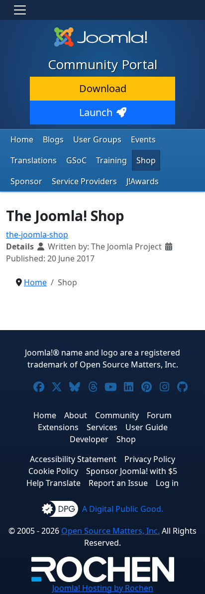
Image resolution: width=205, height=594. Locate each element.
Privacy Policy (149, 459)
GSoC (76, 160)
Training (111, 160)
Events (143, 139)
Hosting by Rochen (102, 588)
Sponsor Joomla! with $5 (131, 471)
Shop (146, 160)
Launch (95, 112)
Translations (33, 160)
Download (102, 88)
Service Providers (84, 181)
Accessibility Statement (73, 459)
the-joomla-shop (37, 234)
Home (21, 139)
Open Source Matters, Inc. (110, 530)
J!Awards (142, 181)
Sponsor (26, 181)
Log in (167, 482)
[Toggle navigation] (20, 10)
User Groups (97, 139)
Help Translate (53, 482)
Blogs (53, 139)
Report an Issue (118, 482)
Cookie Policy (53, 471)
